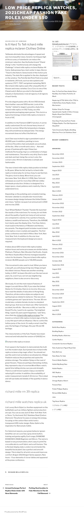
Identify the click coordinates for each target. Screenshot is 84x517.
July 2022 (55, 224)
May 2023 (56, 183)
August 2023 (56, 170)
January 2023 (57, 199)
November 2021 (58, 257)
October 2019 (57, 298)
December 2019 (58, 290)
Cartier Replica (57, 339)
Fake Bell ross (57, 352)
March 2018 (56, 314)
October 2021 (57, 261)
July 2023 (55, 175)
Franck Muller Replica (59, 360)
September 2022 (58, 216)
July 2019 (55, 310)
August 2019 (56, 306)
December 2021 (58, 253)
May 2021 (55, 281)
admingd (22, 41)
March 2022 (56, 240)
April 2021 (55, 285)
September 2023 (58, 166)
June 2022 (56, 228)
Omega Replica (57, 376)
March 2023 (56, 191)
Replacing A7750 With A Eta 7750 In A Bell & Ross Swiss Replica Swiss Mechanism (65, 102)
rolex (54, 397)
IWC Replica (56, 372)
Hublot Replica (57, 368)
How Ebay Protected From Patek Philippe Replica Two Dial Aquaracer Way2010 (64, 123)
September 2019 (58, 302)
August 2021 (56, 269)
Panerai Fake (56, 385)
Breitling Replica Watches (61, 335)
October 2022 (57, 211)
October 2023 (57, 162)
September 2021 (58, 265)
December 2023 (58, 154)
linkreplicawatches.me (60, 44)
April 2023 (56, 187)
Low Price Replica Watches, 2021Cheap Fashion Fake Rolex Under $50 (41, 12)
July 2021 (55, 273)
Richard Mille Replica (18, 472)
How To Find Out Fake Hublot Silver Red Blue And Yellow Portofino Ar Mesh (64, 93)
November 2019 (58, 294)
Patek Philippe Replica (60, 389)
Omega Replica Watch (60, 381)
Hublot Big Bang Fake (59, 364)
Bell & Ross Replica (59, 327)
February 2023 (57, 195)
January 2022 (57, 248)
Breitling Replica (58, 331)
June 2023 (56, 179)
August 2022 (56, 220)
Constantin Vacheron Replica (62, 344)
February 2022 (57, 244)
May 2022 (55, 232)
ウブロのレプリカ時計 (60, 405)
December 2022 (58, 203)
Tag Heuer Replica (58, 401)
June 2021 (56, 277)
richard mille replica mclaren (28, 315)
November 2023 (58, 158)
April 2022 (56, 236)
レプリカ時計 (56, 409)
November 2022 (58, 207)
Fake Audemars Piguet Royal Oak (64, 348)
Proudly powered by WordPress (16, 512)
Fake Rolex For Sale (59, 356)
